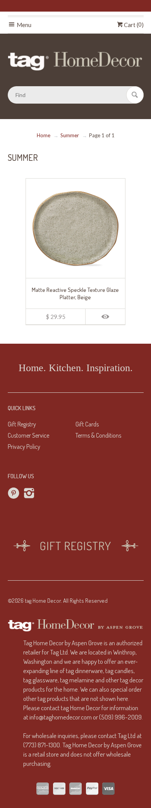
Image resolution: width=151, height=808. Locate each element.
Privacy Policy (24, 446)
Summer (69, 135)
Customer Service (28, 435)
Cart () (133, 24)
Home (43, 135)
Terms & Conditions (98, 435)
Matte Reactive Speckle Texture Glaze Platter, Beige (75, 293)
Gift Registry (22, 424)
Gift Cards (87, 424)
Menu (23, 24)
